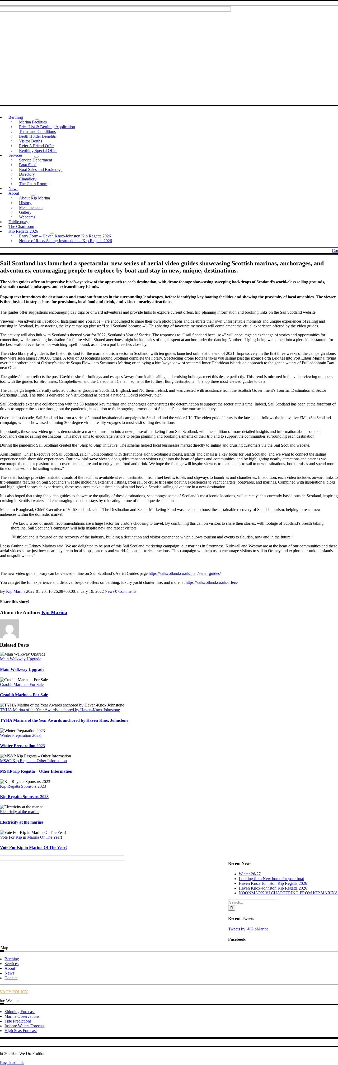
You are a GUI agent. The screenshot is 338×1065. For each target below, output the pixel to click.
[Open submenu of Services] (36, 156)
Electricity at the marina (19, 811)
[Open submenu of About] (33, 194)
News (109, 591)
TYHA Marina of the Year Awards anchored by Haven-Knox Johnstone (60, 710)
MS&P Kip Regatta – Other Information (33, 760)
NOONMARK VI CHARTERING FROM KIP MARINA (288, 893)
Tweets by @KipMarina (248, 929)
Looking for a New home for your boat (271, 878)
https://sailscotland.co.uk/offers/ (212, 582)
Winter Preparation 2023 (20, 735)
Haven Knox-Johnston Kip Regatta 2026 (273, 883)
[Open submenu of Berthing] (37, 119)
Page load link (12, 1062)
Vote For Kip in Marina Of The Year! (31, 837)
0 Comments (125, 591)
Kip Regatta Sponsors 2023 (23, 786)
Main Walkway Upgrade (20, 659)
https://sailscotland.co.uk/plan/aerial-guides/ (185, 573)
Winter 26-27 (250, 874)
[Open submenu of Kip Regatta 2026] (52, 232)
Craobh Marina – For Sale (22, 684)
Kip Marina (15, 591)
